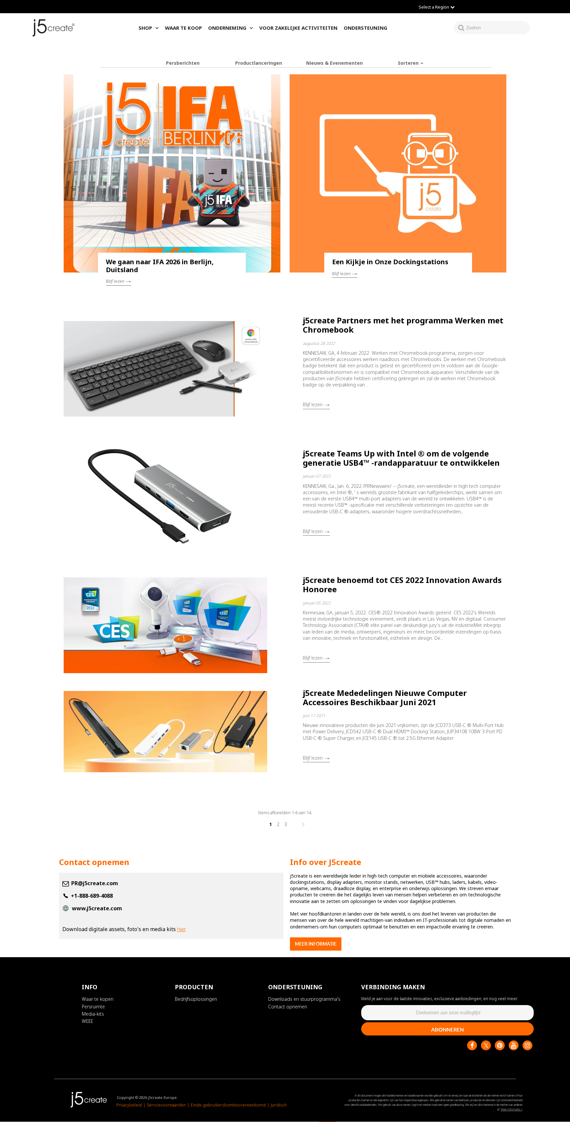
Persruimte (93, 1006)
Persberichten (183, 63)
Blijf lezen (115, 281)
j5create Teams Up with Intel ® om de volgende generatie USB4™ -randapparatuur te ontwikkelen (401, 458)
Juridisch (279, 1105)
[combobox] (498, 27)
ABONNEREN (447, 1030)
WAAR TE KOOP (183, 27)
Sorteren (409, 63)
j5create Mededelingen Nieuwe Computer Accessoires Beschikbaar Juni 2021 (385, 697)
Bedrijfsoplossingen (196, 999)
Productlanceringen (258, 63)
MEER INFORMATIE (315, 944)
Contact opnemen (287, 1006)
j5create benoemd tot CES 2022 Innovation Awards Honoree (402, 584)
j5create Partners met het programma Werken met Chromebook (403, 325)
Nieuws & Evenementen (334, 63)
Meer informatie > (511, 1109)
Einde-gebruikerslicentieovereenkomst (228, 1105)
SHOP (145, 27)
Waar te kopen (97, 999)
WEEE (87, 1021)
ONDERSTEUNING (365, 27)
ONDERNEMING (227, 27)
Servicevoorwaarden (166, 1105)
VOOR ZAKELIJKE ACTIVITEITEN (298, 27)
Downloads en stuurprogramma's (304, 999)
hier (181, 929)
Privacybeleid (129, 1105)
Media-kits (93, 1014)
